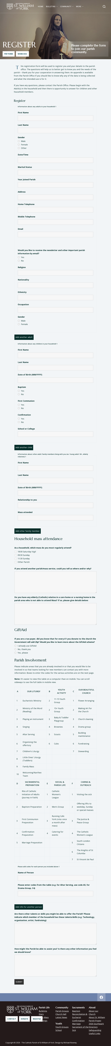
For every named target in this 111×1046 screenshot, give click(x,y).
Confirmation (78, 1020)
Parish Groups (62, 1011)
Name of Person (26, 872)
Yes (22, 257)
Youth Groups (62, 1027)
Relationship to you (27, 499)
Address (21, 191)
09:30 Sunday (24, 555)
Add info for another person (29, 907)
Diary (41, 1014)
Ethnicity (22, 292)
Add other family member (28, 531)
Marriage (76, 1023)
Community (65, 6)
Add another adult (24, 337)
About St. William (97, 1017)
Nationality (23, 279)
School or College (26, 428)
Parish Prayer (95, 1020)
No (22, 261)
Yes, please (23, 653)
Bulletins (50, 6)
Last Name (23, 125)
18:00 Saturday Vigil (27, 552)
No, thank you (24, 649)
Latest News (61, 1017)
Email (20, 229)
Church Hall (61, 1014)
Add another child (24, 447)
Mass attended (25, 512)
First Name (23, 112)
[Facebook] (101, 997)
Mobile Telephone (26, 216)
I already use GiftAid (27, 646)
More (78, 6)
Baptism (76, 1011)
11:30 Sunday (24, 558)
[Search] (104, 6)
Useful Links (94, 1033)
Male (23, 141)
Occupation (23, 304)
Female (24, 145)
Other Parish (24, 562)
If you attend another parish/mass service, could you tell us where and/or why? (52, 568)
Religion (22, 267)
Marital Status (25, 167)
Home (40, 6)
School (59, 1030)
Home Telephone (26, 204)
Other (24, 148)
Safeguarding (95, 1030)
